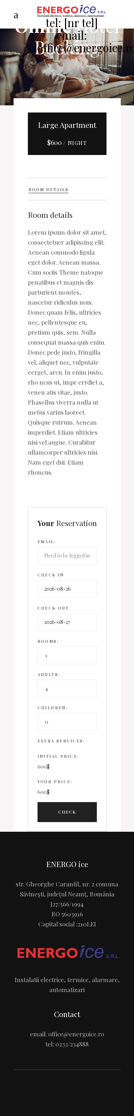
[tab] (67, 189)
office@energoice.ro (76, 1034)
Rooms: (48, 641)
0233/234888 (72, 1044)
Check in (51, 574)
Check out (53, 608)
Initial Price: (58, 756)
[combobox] (67, 655)
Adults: (49, 674)
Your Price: (55, 781)
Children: (53, 707)
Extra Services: (61, 741)
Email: (47, 541)
